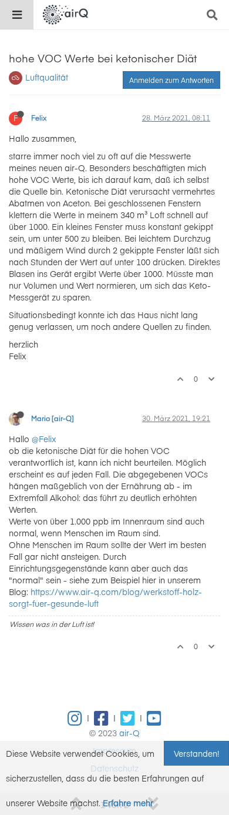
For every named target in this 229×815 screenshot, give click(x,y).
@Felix (44, 439)
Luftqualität (46, 77)
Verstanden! (196, 753)
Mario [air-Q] (52, 418)
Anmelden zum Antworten (171, 80)
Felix (38, 117)
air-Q (129, 733)
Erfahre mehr (128, 803)
